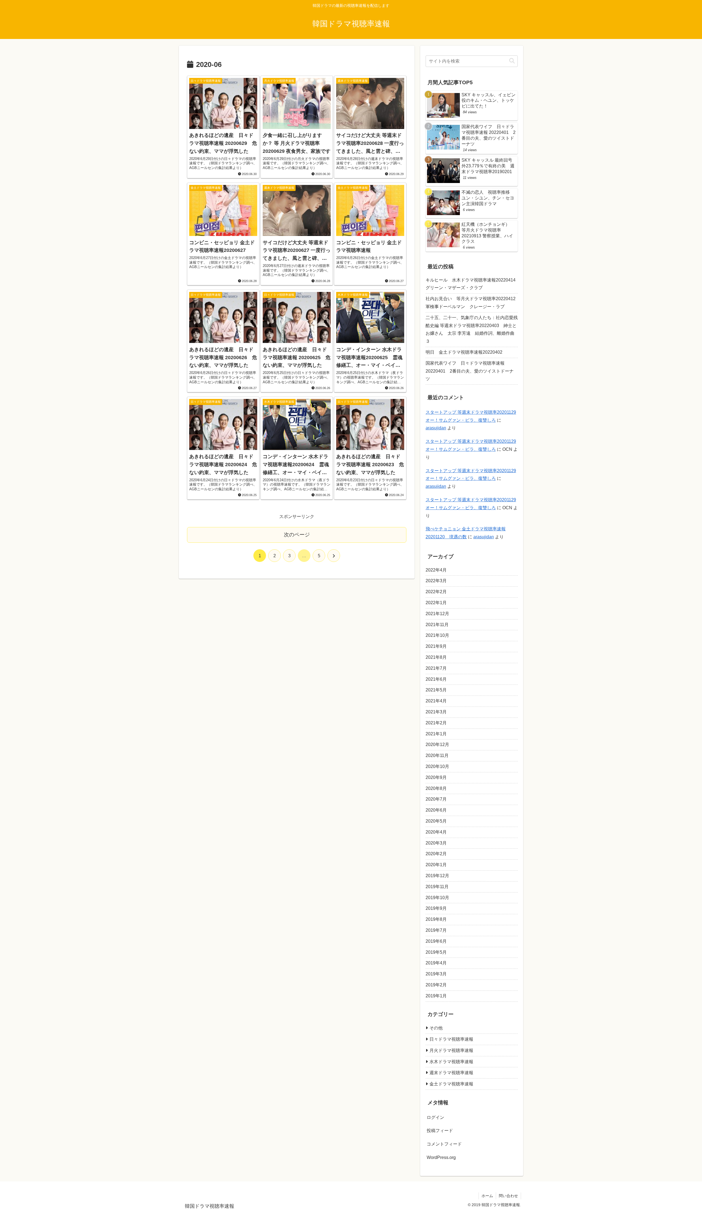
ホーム (487, 1196)
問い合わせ (508, 1196)
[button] (512, 61)
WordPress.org (441, 1157)
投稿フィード (440, 1130)
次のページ (297, 534)
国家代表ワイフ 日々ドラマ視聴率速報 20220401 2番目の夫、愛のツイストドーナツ (470, 371)
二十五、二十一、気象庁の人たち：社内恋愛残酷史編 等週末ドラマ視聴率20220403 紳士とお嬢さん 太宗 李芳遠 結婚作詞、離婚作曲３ (472, 329)
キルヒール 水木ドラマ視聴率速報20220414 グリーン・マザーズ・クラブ (472, 284)
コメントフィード (444, 1144)
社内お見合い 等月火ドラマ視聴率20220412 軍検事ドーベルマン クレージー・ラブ (471, 302)
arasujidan (436, 428)
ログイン (435, 1117)
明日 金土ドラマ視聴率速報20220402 (464, 352)
